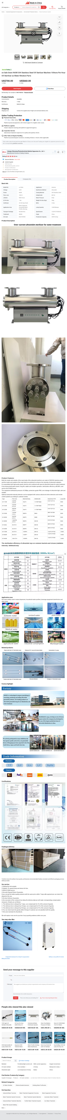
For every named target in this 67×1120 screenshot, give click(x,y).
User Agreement (42, 1113)
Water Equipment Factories (49, 1093)
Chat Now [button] (51, 88)
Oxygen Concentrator (54, 1064)
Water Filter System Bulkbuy (10, 1105)
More (3, 1108)
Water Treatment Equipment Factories (29, 1093)
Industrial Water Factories (9, 1093)
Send (15, 998)
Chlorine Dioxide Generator (22, 1085)
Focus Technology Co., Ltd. (23, 1113)
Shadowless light (6, 1070)
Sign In (4, 171)
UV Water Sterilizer (7, 1085)
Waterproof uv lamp (54, 1067)
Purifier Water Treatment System (33, 1101)
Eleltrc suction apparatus (40, 1064)
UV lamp (36, 1067)
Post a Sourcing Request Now (48, 998)
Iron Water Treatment (49, 1101)
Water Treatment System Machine (32, 1097)
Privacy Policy (58, 1113)
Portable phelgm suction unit (25, 1064)
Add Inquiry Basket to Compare (34, 62)
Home (3, 11)
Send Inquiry (17, 88)
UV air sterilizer (21, 1067)
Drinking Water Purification (39, 1085)
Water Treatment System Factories (11, 1097)
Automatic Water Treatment (51, 1097)
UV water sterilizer (6, 1067)
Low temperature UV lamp (24, 1070)
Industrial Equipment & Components (14, 11)
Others (51, 1070)
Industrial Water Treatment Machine (12, 1101)
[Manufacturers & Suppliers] (33, 2)
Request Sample (28, 92)
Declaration (50, 1113)
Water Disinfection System (45, 11)
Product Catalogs (24, 1060)
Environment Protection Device (31, 11)
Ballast (35, 1070)
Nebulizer (4, 1064)
